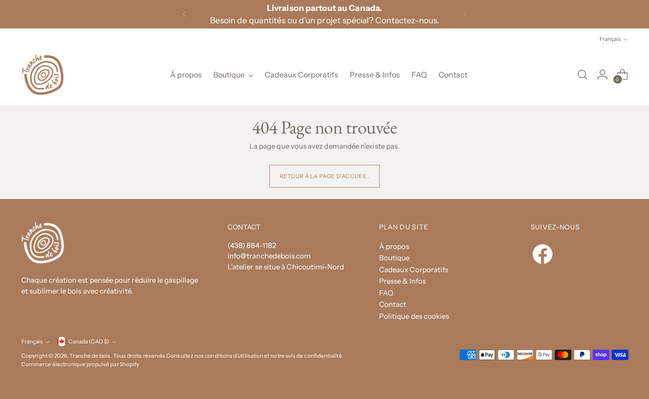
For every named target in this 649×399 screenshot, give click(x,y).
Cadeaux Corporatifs (413, 269)
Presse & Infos (402, 280)
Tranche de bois (89, 355)
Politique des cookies (414, 316)
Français (610, 39)
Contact (393, 304)
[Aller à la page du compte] (602, 74)
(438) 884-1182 (252, 245)
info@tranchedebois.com (269, 255)
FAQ (386, 292)
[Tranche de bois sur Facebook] (536, 248)
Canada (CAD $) (88, 341)
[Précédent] (184, 14)
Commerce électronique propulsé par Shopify (80, 364)
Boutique (394, 257)
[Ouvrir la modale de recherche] (582, 74)
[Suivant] (464, 14)
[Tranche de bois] (42, 74)
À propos (394, 246)
